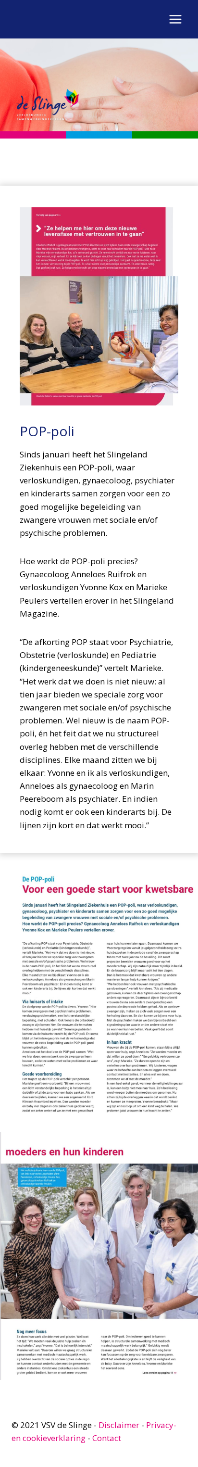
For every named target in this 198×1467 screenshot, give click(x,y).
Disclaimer (119, 1424)
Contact (106, 1437)
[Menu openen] (175, 19)
